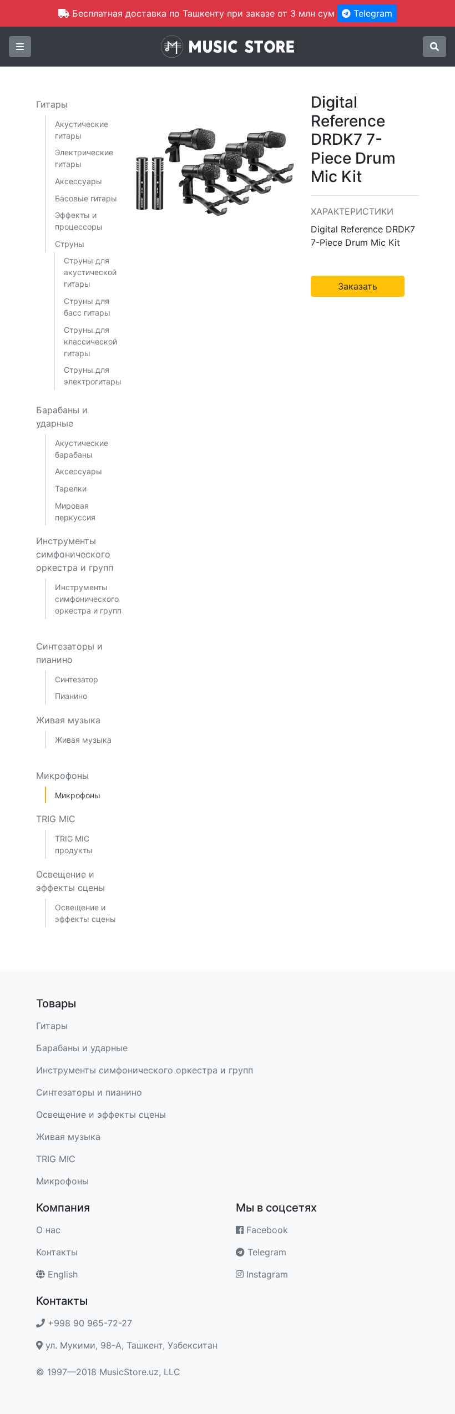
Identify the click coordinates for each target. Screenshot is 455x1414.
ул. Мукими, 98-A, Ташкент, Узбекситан (130, 1345)
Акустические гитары (81, 129)
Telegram (371, 13)
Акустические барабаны (81, 448)
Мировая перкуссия (75, 511)
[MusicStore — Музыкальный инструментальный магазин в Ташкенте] (227, 45)
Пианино (71, 696)
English (61, 1274)
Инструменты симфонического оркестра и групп (74, 554)
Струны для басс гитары (87, 306)
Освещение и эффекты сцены (70, 881)
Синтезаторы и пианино (69, 653)
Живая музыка (68, 720)
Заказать (357, 286)
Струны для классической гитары (90, 341)
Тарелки (71, 488)
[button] (20, 46)
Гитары (52, 104)
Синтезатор (76, 679)
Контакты (57, 1252)
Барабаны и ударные (62, 416)
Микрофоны (62, 775)
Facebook (266, 1229)
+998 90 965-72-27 (88, 1323)
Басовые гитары (86, 198)
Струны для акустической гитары (90, 272)
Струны (69, 244)
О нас (48, 1229)
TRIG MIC (55, 818)
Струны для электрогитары (93, 375)
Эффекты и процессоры (79, 220)
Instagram (266, 1274)
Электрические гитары (84, 158)
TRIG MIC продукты (74, 844)
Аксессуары (78, 181)
